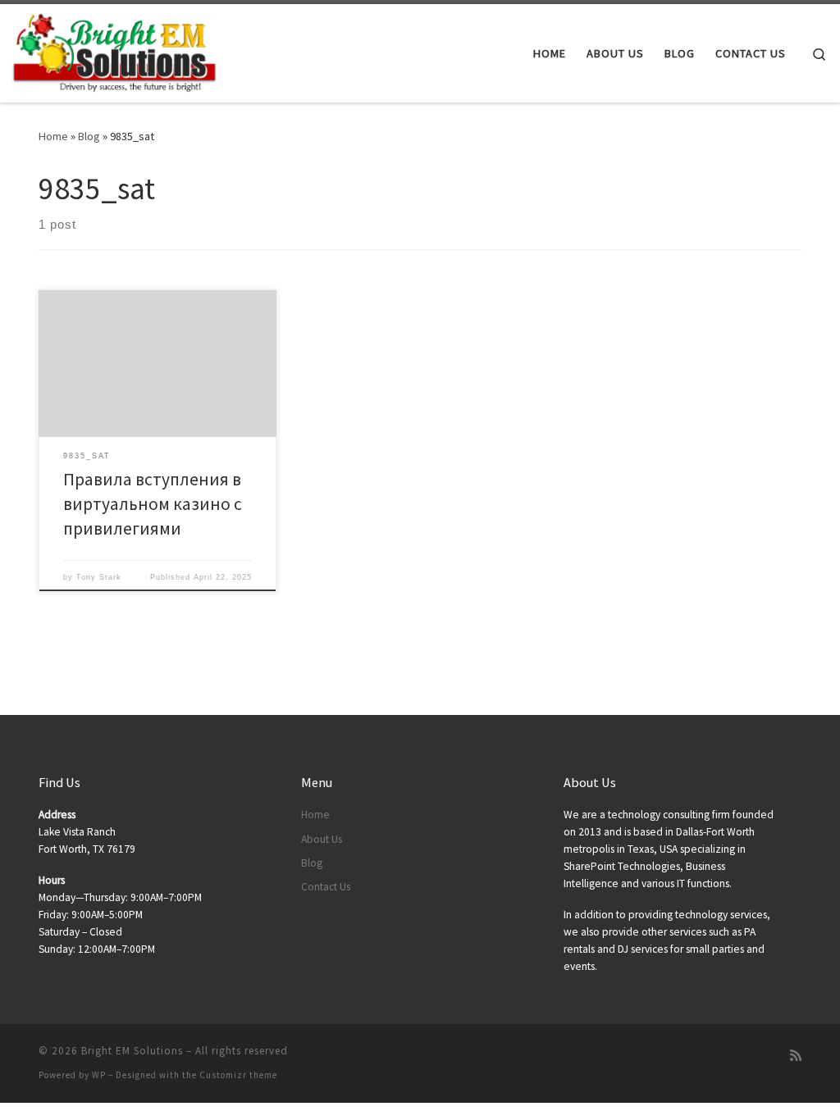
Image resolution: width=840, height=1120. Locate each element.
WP (99, 1075)
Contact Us (325, 887)
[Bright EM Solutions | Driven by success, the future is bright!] (114, 50)
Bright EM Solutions (132, 1051)
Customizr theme (238, 1075)
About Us (321, 839)
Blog (89, 136)
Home (53, 136)
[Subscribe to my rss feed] (795, 1055)
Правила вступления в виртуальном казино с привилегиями (152, 504)
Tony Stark (98, 577)
